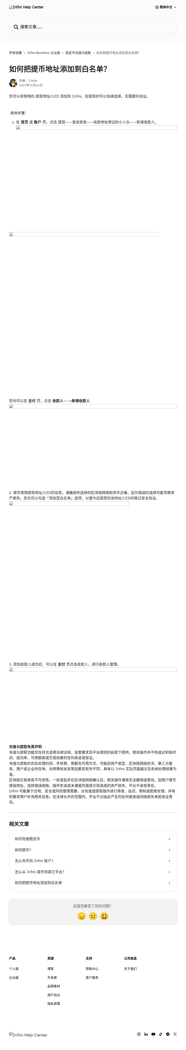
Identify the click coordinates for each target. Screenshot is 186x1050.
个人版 (14, 969)
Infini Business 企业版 (43, 53)
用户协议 (53, 995)
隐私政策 (53, 1004)
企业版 (14, 978)
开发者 (52, 978)
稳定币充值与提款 (78, 53)
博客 (50, 969)
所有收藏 (15, 53)
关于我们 (130, 969)
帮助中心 (92, 969)
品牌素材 (53, 986)
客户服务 (92, 978)
